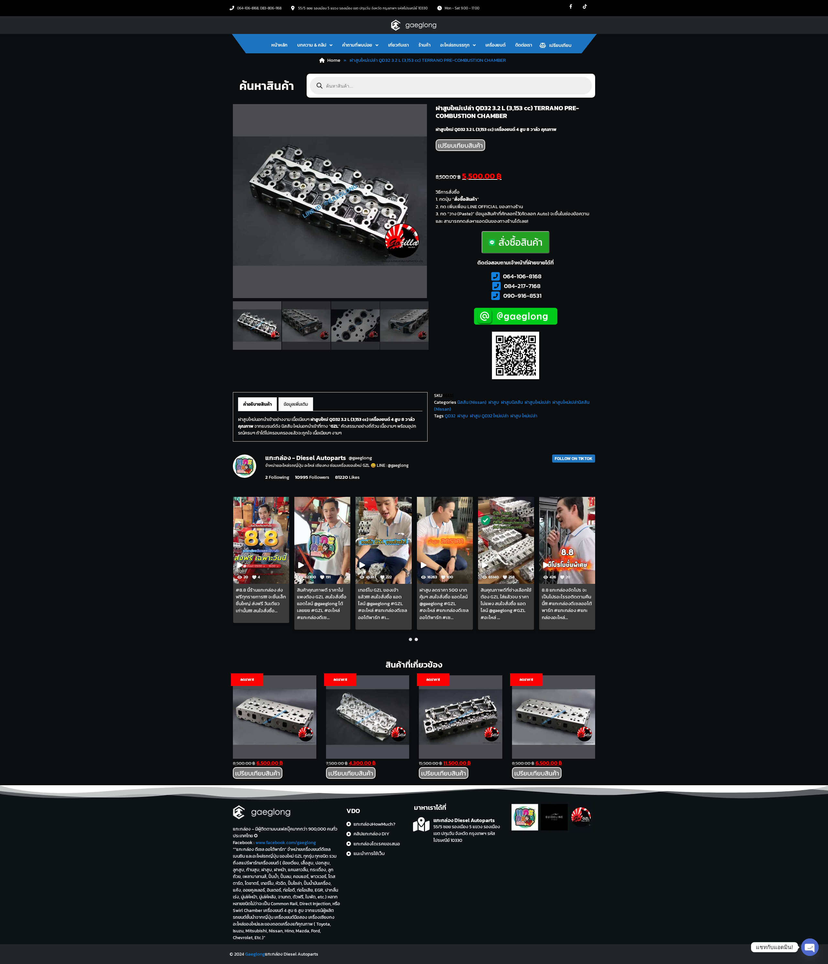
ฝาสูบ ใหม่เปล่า (523, 415)
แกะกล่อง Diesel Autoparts (464, 820)
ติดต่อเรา (523, 45)
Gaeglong (255, 954)
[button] (314, 45)
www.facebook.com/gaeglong (286, 842)
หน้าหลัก (279, 45)
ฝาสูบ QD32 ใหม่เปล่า (489, 415)
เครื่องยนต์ (495, 45)
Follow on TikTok (574, 458)
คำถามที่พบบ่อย (357, 45)
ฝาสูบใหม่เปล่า (537, 402)
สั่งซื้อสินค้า (520, 242)
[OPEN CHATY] (810, 947)
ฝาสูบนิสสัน (512, 402)
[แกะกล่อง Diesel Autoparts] (421, 824)
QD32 (450, 415)
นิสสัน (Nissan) (471, 402)
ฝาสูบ (493, 402)
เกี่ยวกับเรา (398, 45)
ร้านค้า (424, 45)
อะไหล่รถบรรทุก (455, 45)
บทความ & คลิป (311, 45)
